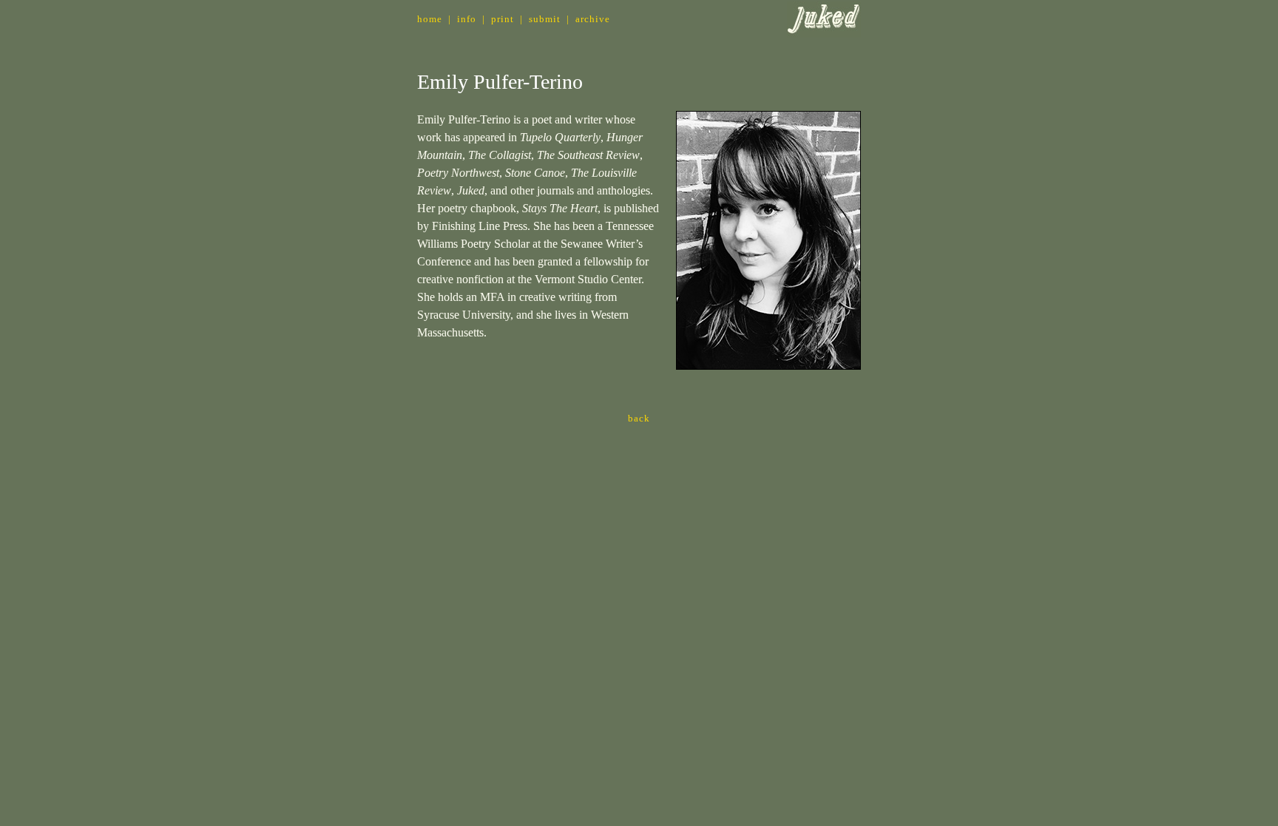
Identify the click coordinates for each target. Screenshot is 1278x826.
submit (545, 18)
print (502, 18)
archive (592, 18)
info (466, 18)
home (429, 18)
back (639, 418)
